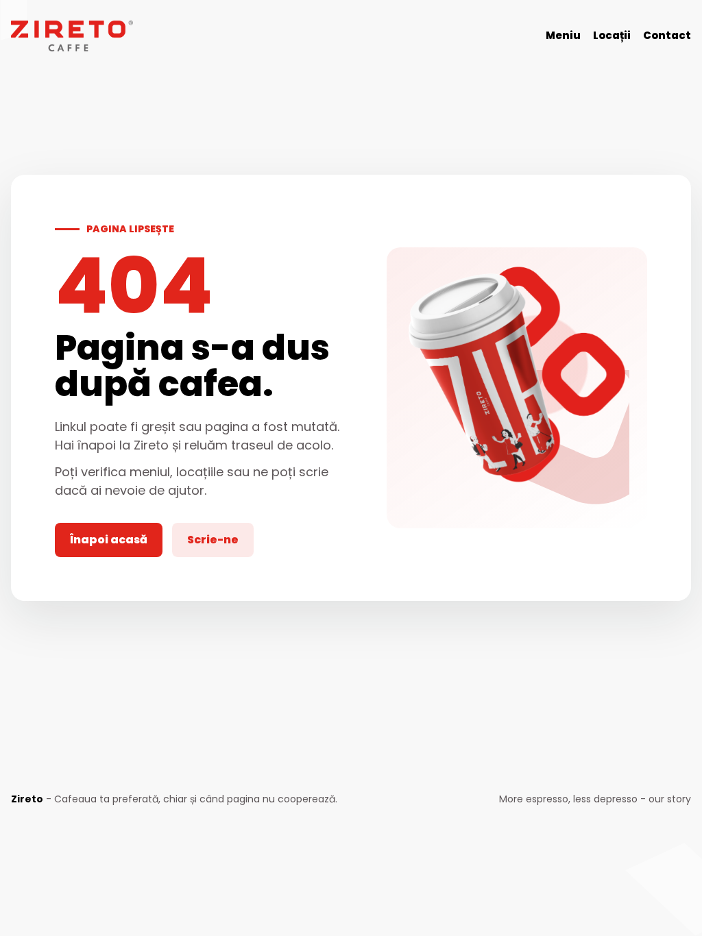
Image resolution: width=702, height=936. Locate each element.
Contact (667, 35)
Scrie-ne (213, 539)
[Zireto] (72, 36)
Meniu (563, 35)
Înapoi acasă (108, 539)
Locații (612, 35)
